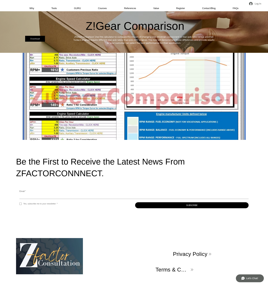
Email (22, 191)
